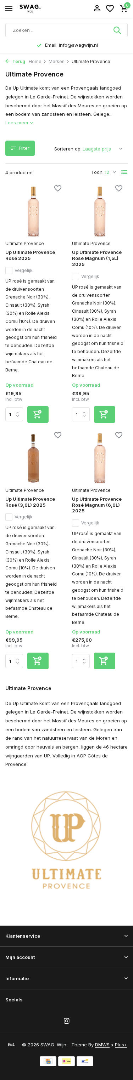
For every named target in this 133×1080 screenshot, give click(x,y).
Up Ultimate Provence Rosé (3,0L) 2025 (30, 502)
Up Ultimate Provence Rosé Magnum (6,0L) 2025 (97, 505)
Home (35, 61)
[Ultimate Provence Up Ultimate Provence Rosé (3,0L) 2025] (33, 458)
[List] (124, 172)
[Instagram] (67, 1021)
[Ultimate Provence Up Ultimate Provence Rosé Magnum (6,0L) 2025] (100, 458)
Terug (18, 61)
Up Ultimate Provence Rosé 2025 (30, 255)
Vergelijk (24, 270)
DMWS (102, 1044)
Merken (57, 61)
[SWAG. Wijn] (38, 9)
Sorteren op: (68, 149)
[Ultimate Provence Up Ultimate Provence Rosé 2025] (33, 212)
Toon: (97, 172)
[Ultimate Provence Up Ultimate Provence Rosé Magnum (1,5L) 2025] (100, 212)
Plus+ (121, 1044)
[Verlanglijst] (110, 9)
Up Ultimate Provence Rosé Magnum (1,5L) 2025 (97, 258)
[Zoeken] (117, 30)
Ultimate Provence (24, 243)
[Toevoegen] (38, 414)
